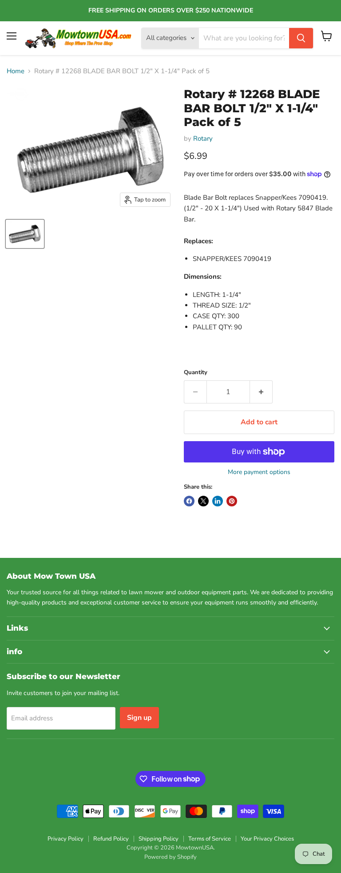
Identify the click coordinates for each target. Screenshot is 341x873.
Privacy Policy (65, 839)
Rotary (203, 138)
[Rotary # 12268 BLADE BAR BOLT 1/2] (25, 234)
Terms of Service (209, 839)
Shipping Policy (158, 839)
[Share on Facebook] (189, 501)
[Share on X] (203, 501)
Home (15, 71)
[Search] (301, 38)
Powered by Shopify (170, 857)
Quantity (195, 372)
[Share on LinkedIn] (217, 501)
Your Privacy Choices (267, 839)
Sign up (139, 718)
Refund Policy (111, 839)
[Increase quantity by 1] (261, 391)
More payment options (259, 472)
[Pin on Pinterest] (231, 501)
